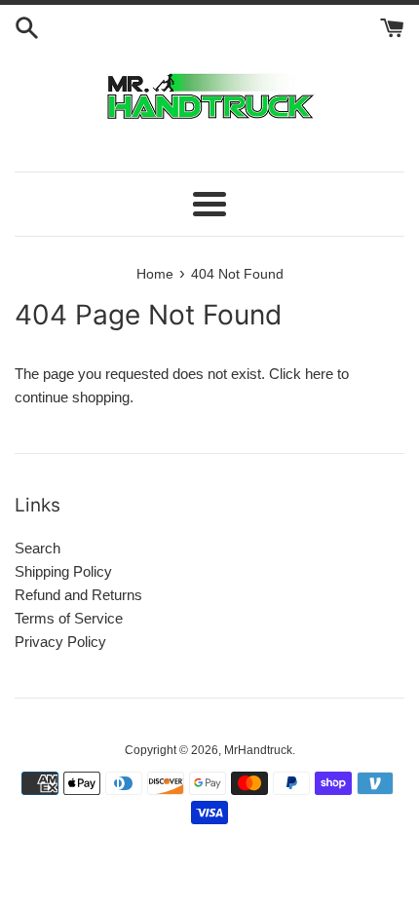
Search (37, 548)
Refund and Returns (78, 594)
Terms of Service (69, 618)
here (319, 373)
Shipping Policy (63, 571)
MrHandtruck (258, 750)
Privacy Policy (60, 641)
